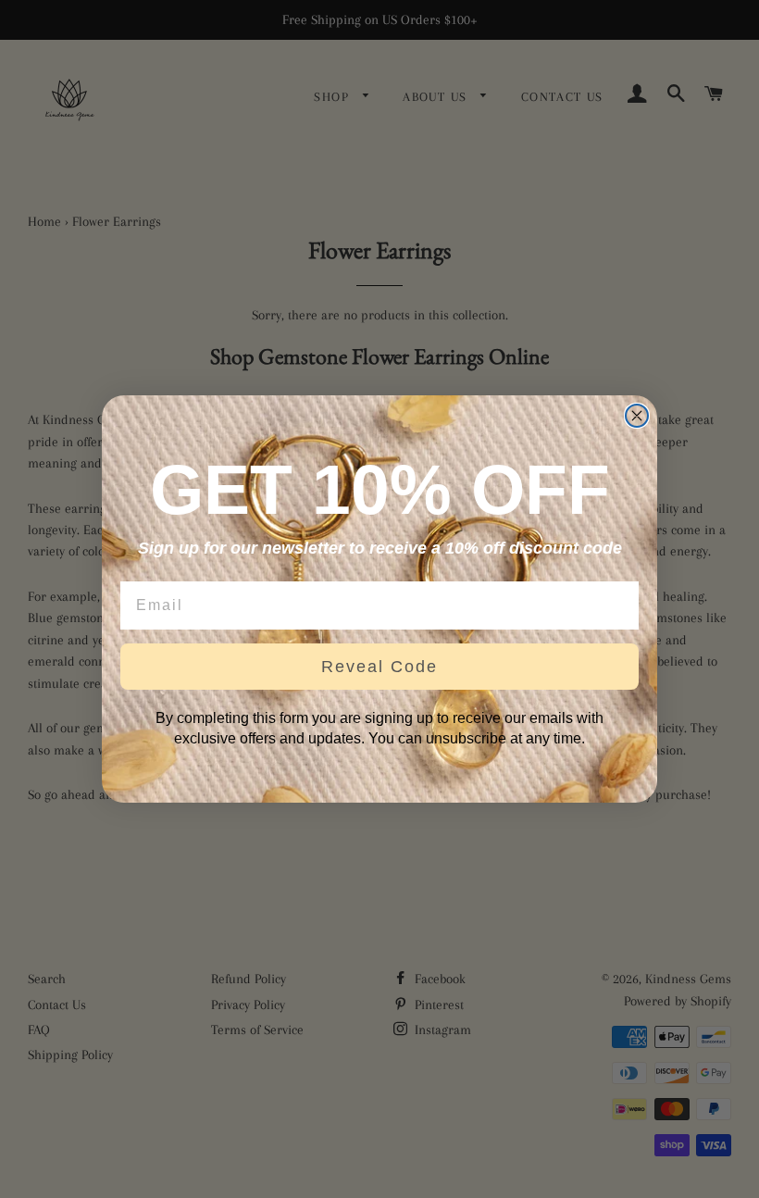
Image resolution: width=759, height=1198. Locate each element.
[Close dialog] (637, 416)
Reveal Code (379, 666)
